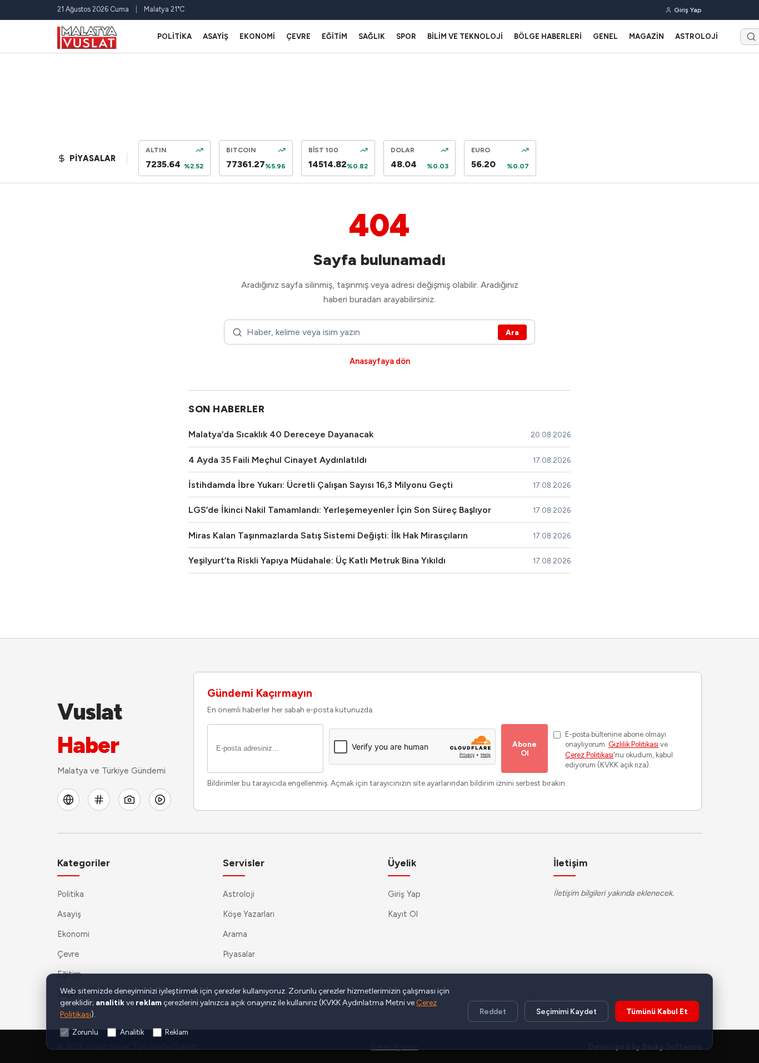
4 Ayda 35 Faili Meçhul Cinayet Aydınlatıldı (277, 460)
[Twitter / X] (99, 799)
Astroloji (696, 36)
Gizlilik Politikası (633, 744)
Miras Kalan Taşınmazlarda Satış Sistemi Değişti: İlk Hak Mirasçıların (328, 535)
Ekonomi (257, 36)
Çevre (298, 36)
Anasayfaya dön (379, 361)
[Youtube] (160, 799)
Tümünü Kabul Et (657, 1011)
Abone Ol (524, 748)
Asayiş (215, 36)
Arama (235, 934)
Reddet (493, 1011)
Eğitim (334, 36)
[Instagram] (129, 799)
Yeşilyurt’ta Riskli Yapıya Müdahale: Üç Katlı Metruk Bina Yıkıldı (317, 560)
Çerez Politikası (589, 755)
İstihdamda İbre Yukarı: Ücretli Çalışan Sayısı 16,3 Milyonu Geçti (320, 485)
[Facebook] (68, 799)
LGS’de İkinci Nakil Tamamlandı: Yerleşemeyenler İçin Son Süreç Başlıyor (339, 510)
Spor (406, 36)
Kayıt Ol (403, 914)
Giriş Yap (404, 894)
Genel (605, 36)
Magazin (646, 36)
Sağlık (371, 36)
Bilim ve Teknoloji (465, 36)
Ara (512, 332)
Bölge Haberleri (548, 36)
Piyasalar (239, 954)
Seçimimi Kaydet (566, 1011)
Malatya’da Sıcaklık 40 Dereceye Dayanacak (280, 434)
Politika (174, 36)
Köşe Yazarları (248, 914)
